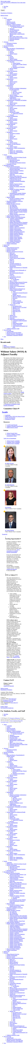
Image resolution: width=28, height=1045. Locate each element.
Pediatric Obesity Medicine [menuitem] (16, 238)
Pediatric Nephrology (15, 942)
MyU (5, 7)
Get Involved (10, 751)
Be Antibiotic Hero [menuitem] (17, 306)
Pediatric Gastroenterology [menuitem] (16, 230)
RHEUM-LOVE (17, 1018)
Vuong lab (12, 1024)
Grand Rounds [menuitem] (10, 331)
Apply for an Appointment (10, 438)
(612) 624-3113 (12, 698)
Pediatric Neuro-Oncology (16, 943)
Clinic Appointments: (6, 702)
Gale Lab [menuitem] (12, 262)
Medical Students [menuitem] (11, 197)
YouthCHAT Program (18, 820)
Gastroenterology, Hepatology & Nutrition (17, 806)
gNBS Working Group (15, 805)
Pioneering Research (14, 745)
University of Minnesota (15, 718)
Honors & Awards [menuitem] (11, 22)
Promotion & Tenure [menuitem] (11, 164)
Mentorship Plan (13, 867)
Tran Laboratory (13, 1023)
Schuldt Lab (12, 994)
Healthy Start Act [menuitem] (17, 295)
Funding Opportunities (12, 955)
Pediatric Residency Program (13, 910)
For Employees (9, 708)
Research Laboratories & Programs (15, 958)
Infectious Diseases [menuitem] (11, 128)
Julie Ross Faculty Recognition (14, 1039)
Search (2, 10)
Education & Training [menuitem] (12, 43)
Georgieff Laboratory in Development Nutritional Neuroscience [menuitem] (15, 265)
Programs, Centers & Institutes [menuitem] (14, 24)
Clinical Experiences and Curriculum (18, 915)
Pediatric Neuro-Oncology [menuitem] (16, 237)
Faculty (5, 412)
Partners (14, 1028)
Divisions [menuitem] (6, 47)
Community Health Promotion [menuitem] (20, 320)
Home (5, 345)
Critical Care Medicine (12, 777)
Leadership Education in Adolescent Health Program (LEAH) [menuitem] (18, 178)
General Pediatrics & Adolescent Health (16, 812)
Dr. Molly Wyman (9, 463)
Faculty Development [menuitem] (12, 158)
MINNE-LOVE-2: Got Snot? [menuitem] (20, 307)
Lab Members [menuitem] (16, 279)
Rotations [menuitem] (15, 192)
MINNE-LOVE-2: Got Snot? (20, 1014)
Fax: (2, 700)
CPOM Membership (14, 736)
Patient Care (12, 789)
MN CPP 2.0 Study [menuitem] (17, 92)
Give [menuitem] (5, 336)
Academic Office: (5, 698)
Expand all (4, 534)
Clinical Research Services (13, 954)
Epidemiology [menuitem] (10, 85)
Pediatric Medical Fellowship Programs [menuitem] (16, 217)
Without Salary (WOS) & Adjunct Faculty (15, 416)
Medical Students (11, 903)
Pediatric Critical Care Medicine (17, 934)
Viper (14, 1020)
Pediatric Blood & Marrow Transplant (18, 929)
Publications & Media (18, 1029)
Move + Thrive (13, 987)
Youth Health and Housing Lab (17, 1025)
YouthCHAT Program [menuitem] (18, 113)
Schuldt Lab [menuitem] (12, 287)
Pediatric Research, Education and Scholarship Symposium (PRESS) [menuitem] (15, 334)
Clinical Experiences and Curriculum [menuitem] (18, 209)
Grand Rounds (10, 1037)
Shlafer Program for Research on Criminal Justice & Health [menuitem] (17, 289)
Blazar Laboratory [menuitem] (14, 255)
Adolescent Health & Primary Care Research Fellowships (18, 875)
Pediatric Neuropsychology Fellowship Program (16, 891)
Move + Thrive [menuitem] (13, 280)
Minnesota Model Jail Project (19, 1003)
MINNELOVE (16, 1015)
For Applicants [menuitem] (16, 190)
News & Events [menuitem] (16, 310)
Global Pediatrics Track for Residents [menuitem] (18, 210)
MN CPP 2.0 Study (17, 798)
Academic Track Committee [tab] (13, 442)
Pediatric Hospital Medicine (16, 939)
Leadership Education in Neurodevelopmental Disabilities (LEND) (17, 888)
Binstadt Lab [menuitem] (13, 254)
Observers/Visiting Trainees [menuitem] (13, 242)
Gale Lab (12, 968)
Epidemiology (10, 792)
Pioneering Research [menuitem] (14, 39)
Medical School (4, 15)
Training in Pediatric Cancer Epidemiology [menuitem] (16, 97)
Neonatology (10, 838)
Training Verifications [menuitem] (12, 243)
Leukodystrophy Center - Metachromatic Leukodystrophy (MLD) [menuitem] (17, 34)
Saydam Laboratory (14, 991)
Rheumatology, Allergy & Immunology (16, 854)
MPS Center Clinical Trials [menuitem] (16, 36)
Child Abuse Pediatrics (15, 927)
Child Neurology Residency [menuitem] (13, 215)
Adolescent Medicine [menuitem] (15, 219)
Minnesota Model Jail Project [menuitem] (19, 296)
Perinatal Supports (17, 1007)
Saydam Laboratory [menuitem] (14, 284)
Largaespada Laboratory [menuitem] (15, 276)
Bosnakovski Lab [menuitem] (14, 257)
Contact (8, 727)
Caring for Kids (16, 1010)
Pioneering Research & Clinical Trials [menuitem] (18, 38)
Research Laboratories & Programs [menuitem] (15, 251)
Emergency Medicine (12, 781)
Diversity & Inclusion (9, 752)
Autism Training (16, 769)
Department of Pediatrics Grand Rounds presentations (12, 405)
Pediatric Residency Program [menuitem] (13, 203)
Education (12, 768)
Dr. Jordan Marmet (9, 530)
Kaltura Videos (4, 706)
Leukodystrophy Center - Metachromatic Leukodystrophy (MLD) (17, 740)
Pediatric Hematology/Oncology (17, 938)
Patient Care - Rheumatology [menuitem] (16, 152)
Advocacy (12, 735)
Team (14, 1006)
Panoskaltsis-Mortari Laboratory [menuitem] (17, 283)
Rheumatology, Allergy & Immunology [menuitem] (16, 148)
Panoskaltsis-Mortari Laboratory (17, 990)
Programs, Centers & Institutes (14, 731)
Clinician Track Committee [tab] (13, 443)
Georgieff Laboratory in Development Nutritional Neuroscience (15, 971)
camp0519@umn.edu (12, 569)
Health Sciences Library (12, 427)
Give (5, 1043)
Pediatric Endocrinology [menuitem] (15, 229)
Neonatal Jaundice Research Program (18, 988)
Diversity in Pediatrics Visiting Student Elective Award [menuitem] (17, 199)
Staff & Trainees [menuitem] (13, 53)
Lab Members (16, 986)
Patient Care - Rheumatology (16, 858)
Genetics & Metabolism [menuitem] (12, 116)
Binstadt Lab (13, 960)
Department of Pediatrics (6, 13)
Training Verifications (12, 950)
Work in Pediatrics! (11, 729)
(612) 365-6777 (14, 702)
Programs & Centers (14, 818)
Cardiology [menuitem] (9, 55)
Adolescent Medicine (15, 926)
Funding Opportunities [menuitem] (12, 249)
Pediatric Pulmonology (15, 946)
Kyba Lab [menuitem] (12, 275)
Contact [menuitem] (8, 20)
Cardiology (9, 761)
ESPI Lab (12, 967)
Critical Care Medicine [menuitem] (12, 71)
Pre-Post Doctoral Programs (13, 873)
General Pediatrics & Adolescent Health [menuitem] (16, 105)
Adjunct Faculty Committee (11, 445)
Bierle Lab (12, 959)
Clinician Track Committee (11, 511)
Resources (15, 1004)
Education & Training (12, 749)
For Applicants (16, 897)
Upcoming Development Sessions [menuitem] (18, 162)
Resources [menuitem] (15, 298)
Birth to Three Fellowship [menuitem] (16, 176)
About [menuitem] (5, 18)
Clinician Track (16, 657)
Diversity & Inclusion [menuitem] (9, 45)
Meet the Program (14, 914)
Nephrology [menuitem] (9, 140)
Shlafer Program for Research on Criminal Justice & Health (17, 996)
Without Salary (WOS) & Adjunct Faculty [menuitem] (16, 157)
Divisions (6, 753)
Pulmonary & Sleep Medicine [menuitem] (14, 144)
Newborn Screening (17, 733)
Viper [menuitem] (14, 314)
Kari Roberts (8, 507)
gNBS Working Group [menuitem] (15, 99)
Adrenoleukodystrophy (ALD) (17, 732)
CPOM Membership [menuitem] (14, 30)
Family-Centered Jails (18, 1008)
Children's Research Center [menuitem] (13, 328)
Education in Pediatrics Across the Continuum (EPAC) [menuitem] (15, 202)
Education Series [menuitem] (13, 31)
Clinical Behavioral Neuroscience (14, 767)
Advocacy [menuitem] (12, 28)
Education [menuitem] (12, 61)
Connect (3, 704)
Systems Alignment (17, 1031)
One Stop (6, 6)
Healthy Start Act (17, 1002)
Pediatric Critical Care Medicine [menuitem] (17, 227)
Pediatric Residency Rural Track (17, 921)
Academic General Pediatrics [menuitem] (16, 218)
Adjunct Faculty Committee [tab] (13, 441)
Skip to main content (5, 1)
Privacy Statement (14, 720)
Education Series (13, 737)
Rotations (15, 898)
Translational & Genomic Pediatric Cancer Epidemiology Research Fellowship (18, 901)
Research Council (11, 956)
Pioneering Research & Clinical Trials (18, 744)
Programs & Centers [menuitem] (14, 112)
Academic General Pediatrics (16, 925)
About (5, 724)
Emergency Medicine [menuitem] (12, 75)
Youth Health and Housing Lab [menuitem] (17, 319)
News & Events (16, 1016)
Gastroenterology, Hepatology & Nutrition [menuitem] (17, 100)
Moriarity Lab (13, 984)
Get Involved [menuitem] (10, 44)
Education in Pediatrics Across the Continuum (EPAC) (15, 908)
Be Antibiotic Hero (17, 1012)
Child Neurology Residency (13, 922)
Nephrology (9, 846)
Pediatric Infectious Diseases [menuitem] (16, 234)
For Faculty (3, 708)
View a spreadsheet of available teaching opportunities (13, 551)
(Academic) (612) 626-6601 (9, 700)
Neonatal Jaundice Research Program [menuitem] (18, 282)
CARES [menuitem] (15, 91)
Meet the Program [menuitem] (14, 207)
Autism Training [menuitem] (16, 63)
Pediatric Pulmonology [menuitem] (15, 239)
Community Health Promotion (20, 1027)
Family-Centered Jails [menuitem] (18, 302)
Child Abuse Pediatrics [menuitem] (15, 221)
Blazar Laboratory (14, 962)
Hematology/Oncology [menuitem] (12, 120)
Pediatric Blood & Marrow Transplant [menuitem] (18, 222)
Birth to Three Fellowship (16, 882)
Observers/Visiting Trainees (13, 948)
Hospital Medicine (11, 830)
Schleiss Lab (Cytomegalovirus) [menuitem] (17, 286)
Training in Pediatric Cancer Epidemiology (16, 803)
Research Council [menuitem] (11, 250)
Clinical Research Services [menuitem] (13, 247)
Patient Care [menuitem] (12, 83)
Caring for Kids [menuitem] (16, 303)
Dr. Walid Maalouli (9, 484)
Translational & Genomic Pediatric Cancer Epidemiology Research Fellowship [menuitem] (18, 194)
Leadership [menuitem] (9, 19)
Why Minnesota (13, 913)
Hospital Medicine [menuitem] (11, 124)
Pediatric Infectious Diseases (16, 941)
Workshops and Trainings (19, 773)
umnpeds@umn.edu (8, 701)
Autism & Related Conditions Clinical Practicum (17, 878)
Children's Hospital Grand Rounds (15, 426)
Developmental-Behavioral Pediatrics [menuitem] (18, 223)
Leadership (7, 415)
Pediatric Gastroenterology (16, 937)
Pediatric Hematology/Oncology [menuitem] (17, 231)
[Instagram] (6, 704)
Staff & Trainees (13, 760)
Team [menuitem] (14, 299)
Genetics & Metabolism (12, 822)
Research (12, 747)
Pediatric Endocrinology (15, 935)
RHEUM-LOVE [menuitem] (17, 311)
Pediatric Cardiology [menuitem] (14, 226)
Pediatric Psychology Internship (17, 895)
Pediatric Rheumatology (15, 947)
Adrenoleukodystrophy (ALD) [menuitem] (17, 26)
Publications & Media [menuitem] (18, 323)
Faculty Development (10, 417)
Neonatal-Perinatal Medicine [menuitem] (16, 225)
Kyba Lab (12, 982)
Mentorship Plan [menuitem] (13, 161)
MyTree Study (16, 800)
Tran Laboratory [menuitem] (13, 316)
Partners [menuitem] (14, 322)
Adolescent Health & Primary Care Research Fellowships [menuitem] (18, 168)
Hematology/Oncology (12, 826)
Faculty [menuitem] (11, 51)
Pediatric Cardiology (14, 933)
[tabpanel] (14, 466)
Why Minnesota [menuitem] (13, 206)
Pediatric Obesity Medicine (16, 945)
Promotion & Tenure (10, 419)
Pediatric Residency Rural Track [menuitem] (17, 214)
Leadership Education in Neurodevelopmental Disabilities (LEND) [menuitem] (17, 181)
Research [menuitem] (12, 40)
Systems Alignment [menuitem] (17, 324)
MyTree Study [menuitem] (16, 93)
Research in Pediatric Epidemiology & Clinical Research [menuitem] (18, 89)
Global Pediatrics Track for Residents (18, 917)
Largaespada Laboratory (15, 983)
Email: (2, 701)
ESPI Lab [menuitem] (12, 261)
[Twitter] (5, 704)
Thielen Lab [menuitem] (12, 304)
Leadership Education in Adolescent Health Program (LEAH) (18, 884)
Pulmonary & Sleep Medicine (14, 850)
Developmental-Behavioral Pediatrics (18, 930)
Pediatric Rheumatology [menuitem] (15, 241)
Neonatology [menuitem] (10, 132)
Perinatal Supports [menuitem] (17, 300)
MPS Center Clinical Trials (16, 743)
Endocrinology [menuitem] (10, 79)
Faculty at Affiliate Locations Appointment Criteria (13, 435)
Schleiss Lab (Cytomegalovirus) (17, 992)
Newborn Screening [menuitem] (17, 27)
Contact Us (3, 697)
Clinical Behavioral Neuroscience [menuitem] (14, 60)
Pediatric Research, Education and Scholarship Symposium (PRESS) (15, 1041)
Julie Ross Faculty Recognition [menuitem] (14, 332)
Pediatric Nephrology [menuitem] (15, 235)
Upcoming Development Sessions (18, 869)
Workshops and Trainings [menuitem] (19, 67)
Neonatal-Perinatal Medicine (16, 931)
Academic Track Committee (11, 489)
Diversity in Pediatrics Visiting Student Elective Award (17, 905)
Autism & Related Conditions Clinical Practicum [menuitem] (17, 171)
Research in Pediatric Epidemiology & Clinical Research (18, 795)
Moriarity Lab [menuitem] (13, 278)
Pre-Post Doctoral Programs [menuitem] (13, 166)
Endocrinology (10, 785)
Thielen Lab (12, 1011)
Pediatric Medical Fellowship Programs (16, 923)
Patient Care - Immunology (16, 857)
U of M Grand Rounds (12, 425)
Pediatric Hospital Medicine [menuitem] (16, 233)
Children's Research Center (13, 1035)
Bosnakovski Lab (14, 963)
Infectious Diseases (11, 834)
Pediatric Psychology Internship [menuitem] (17, 189)
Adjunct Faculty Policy (12, 433)
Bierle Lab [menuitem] (12, 253)
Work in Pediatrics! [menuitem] (11, 23)
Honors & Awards (11, 728)
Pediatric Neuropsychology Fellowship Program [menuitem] (16, 184)
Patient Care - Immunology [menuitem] (16, 150)
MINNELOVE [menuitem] (16, 308)
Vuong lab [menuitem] (12, 318)
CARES (15, 797)
